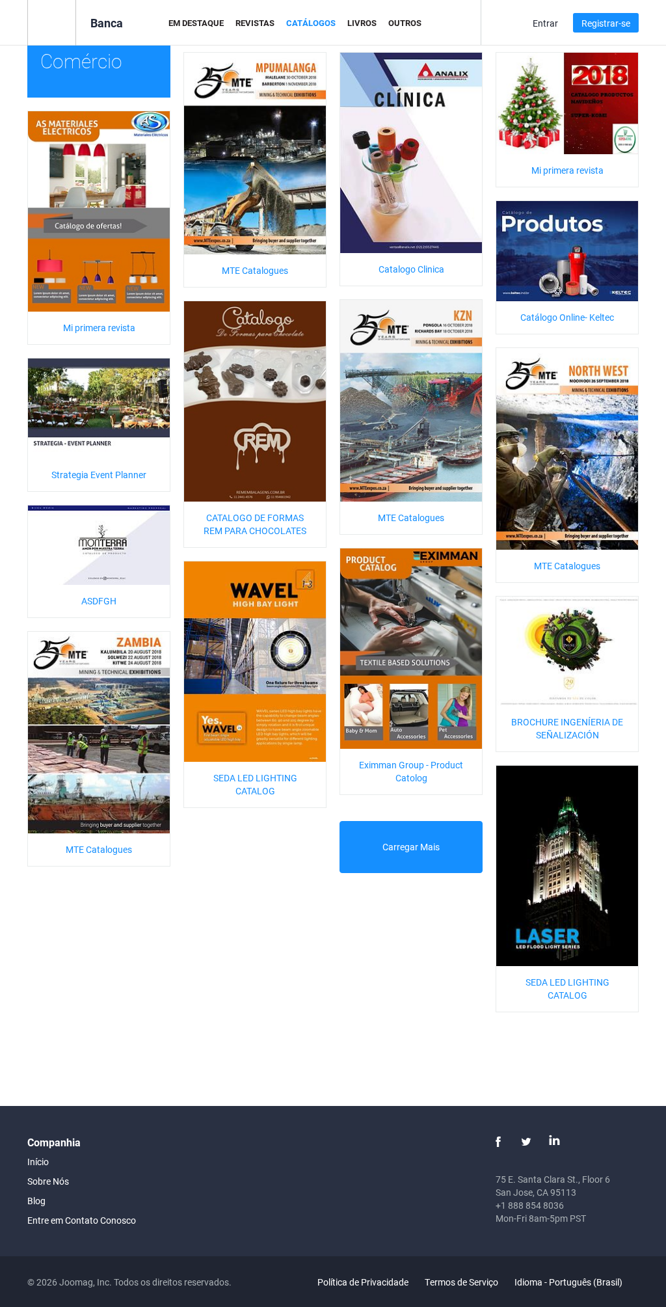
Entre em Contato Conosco (81, 1220)
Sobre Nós (48, 1181)
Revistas (254, 23)
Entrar (545, 23)
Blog (36, 1200)
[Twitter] (526, 1142)
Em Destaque (196, 23)
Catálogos (311, 23)
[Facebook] (498, 1142)
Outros (404, 23)
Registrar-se (605, 23)
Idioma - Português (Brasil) (569, 1282)
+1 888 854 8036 (530, 1205)
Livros (362, 23)
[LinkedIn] (554, 1142)
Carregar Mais (411, 847)
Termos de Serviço (461, 1282)
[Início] (51, 22)
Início (38, 1161)
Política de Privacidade (362, 1282)
